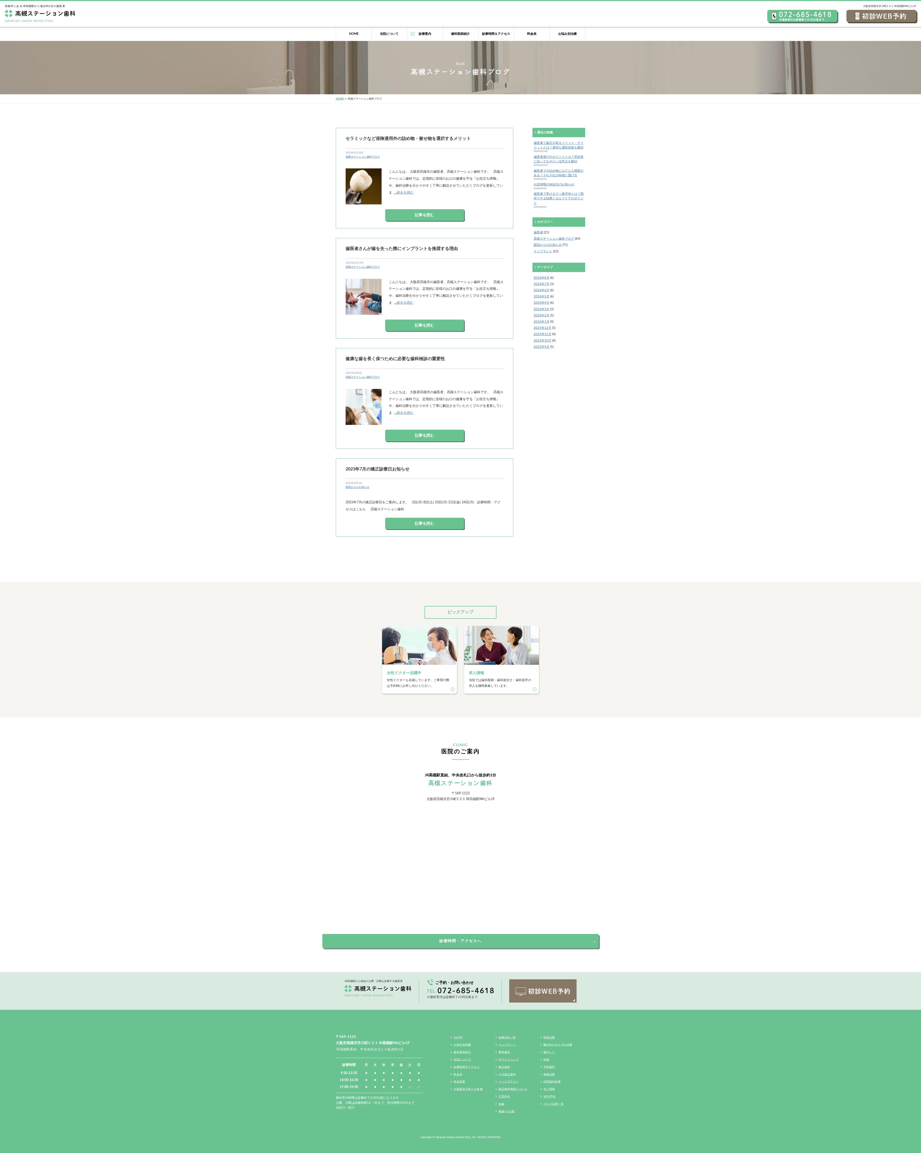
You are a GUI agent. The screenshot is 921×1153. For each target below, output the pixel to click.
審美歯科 (504, 1052)
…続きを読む (403, 192)
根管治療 (549, 1037)
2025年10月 (542, 340)
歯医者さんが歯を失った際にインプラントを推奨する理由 (402, 249)
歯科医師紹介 (460, 33)
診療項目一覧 (507, 1037)
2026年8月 (541, 277)
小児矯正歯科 (507, 1074)
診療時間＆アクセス (496, 33)
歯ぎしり (549, 1052)
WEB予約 (549, 1096)
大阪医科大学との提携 (468, 1089)
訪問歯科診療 (552, 1081)
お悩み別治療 (567, 33)
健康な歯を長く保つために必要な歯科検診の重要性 (395, 359)
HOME (354, 33)
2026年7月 (541, 284)
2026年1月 (541, 321)
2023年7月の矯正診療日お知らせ (377, 469)
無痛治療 (549, 1074)
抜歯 (546, 1059)
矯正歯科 (504, 1067)
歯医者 (538, 232)
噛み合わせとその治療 (558, 1044)
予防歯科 (549, 1067)
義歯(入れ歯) (507, 1111)
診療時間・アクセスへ (460, 941)
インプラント (543, 251)
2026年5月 (541, 296)
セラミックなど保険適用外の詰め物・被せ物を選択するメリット (408, 139)
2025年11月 (542, 334)
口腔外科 (504, 1096)
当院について (389, 33)
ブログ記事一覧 (553, 1104)
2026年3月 (541, 309)
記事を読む (424, 215)
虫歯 (501, 1104)
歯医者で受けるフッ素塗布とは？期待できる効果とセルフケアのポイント (559, 198)
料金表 (532, 33)
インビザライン (509, 1081)
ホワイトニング (509, 1059)
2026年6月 (541, 290)
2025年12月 (542, 328)
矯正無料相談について (513, 1089)
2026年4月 (541, 302)
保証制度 (459, 1081)
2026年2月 (541, 315)
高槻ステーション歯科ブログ (363, 156)
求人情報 (549, 1089)
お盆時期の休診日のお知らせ (554, 184)
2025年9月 (541, 346)
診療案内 (425, 33)
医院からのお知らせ (357, 487)
